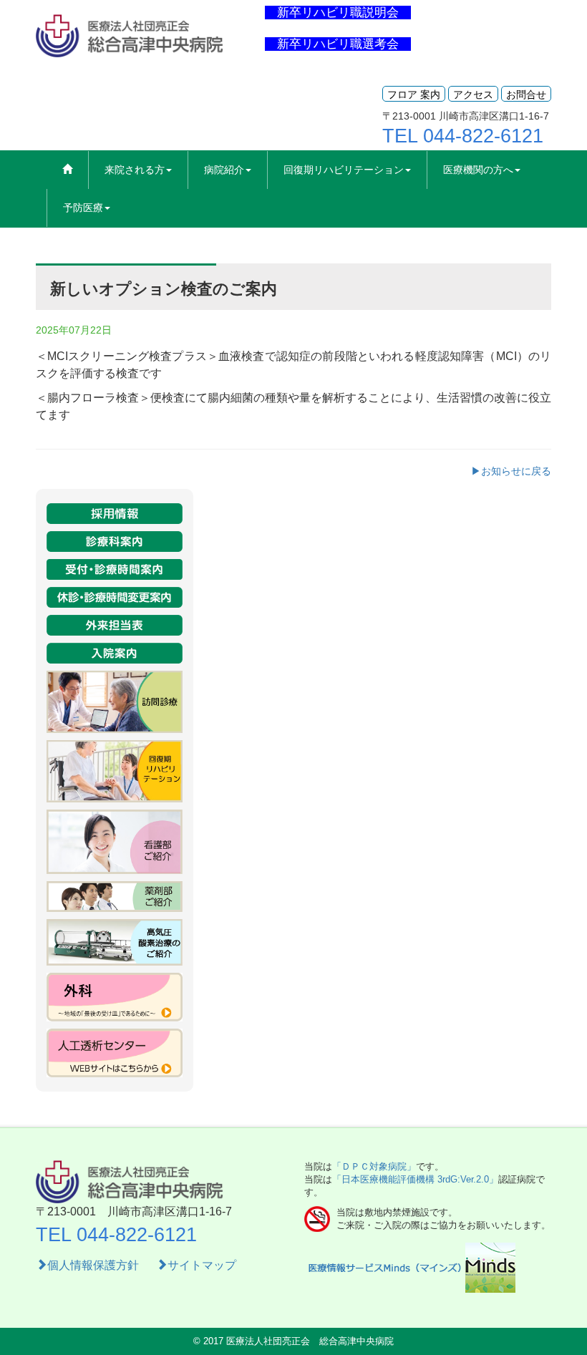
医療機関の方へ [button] (478, 169)
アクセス (473, 94)
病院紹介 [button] (224, 169)
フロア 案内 (413, 94)
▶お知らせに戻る (511, 471)
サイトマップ (202, 1265)
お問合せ (526, 94)
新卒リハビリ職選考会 (338, 44)
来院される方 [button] (135, 169)
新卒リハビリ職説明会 (338, 12)
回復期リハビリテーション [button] (343, 169)
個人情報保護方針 (94, 1265)
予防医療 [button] (83, 207)
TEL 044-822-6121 (462, 136)
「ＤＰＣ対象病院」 (374, 1166)
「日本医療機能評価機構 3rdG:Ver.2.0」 (415, 1179)
